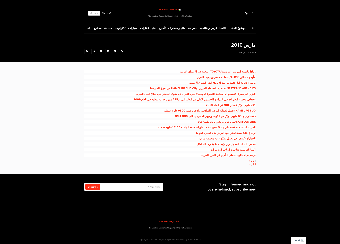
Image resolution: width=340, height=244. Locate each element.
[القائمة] (253, 13)
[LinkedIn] (107, 51)
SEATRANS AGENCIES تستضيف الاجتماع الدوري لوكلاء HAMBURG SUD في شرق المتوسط (203, 88)
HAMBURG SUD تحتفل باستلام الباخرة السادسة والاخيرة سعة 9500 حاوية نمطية (210, 110)
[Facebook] (121, 51)
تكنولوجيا (120, 28)
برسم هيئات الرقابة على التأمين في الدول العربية (228, 155)
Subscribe (93, 187)
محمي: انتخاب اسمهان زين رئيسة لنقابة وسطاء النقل (226, 144)
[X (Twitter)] (114, 51)
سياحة (108, 28)
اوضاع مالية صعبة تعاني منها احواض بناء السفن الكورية (226, 132)
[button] (88, 28)
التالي (253, 164)
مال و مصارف (177, 28)
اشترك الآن (94, 13)
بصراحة (192, 28)
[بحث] (253, 28)
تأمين (162, 28)
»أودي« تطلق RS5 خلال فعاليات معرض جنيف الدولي (226, 77)
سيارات (132, 28)
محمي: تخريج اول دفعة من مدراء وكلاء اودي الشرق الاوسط (222, 82)
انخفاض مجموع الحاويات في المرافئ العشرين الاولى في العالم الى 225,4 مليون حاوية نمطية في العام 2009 (194, 99)
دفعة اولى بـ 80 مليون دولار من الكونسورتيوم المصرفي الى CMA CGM (215, 116)
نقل (154, 28)
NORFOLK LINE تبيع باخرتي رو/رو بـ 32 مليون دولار (226, 121)
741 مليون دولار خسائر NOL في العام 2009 (231, 105)
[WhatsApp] (86, 51)
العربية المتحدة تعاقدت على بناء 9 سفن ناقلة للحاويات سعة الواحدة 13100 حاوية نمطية (207, 127)
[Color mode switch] (246, 13)
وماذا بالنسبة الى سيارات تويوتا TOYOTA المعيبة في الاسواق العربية (218, 71)
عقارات (144, 28)
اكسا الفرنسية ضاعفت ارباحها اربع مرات (233, 149)
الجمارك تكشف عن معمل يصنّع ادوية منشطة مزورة (227, 138)
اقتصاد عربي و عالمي (213, 28)
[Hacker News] (100, 51)
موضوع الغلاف (237, 28)
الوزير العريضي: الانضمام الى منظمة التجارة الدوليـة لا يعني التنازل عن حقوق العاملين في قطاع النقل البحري (196, 93)
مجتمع (98, 28)
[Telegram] (93, 51)
